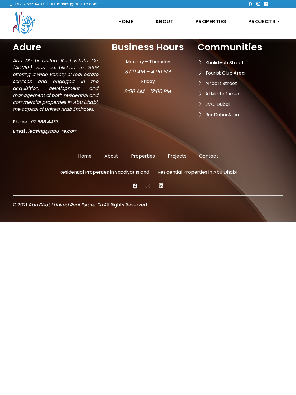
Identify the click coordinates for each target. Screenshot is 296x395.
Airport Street (221, 83)
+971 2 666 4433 (29, 4)
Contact (208, 156)
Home (126, 21)
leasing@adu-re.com (77, 4)
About (164, 21)
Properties (211, 21)
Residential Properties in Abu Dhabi (197, 172)
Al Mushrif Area (222, 94)
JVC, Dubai (217, 104)
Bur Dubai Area (222, 114)
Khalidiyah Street (224, 62)
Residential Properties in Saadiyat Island (104, 172)
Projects (262, 21)
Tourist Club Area (225, 73)
